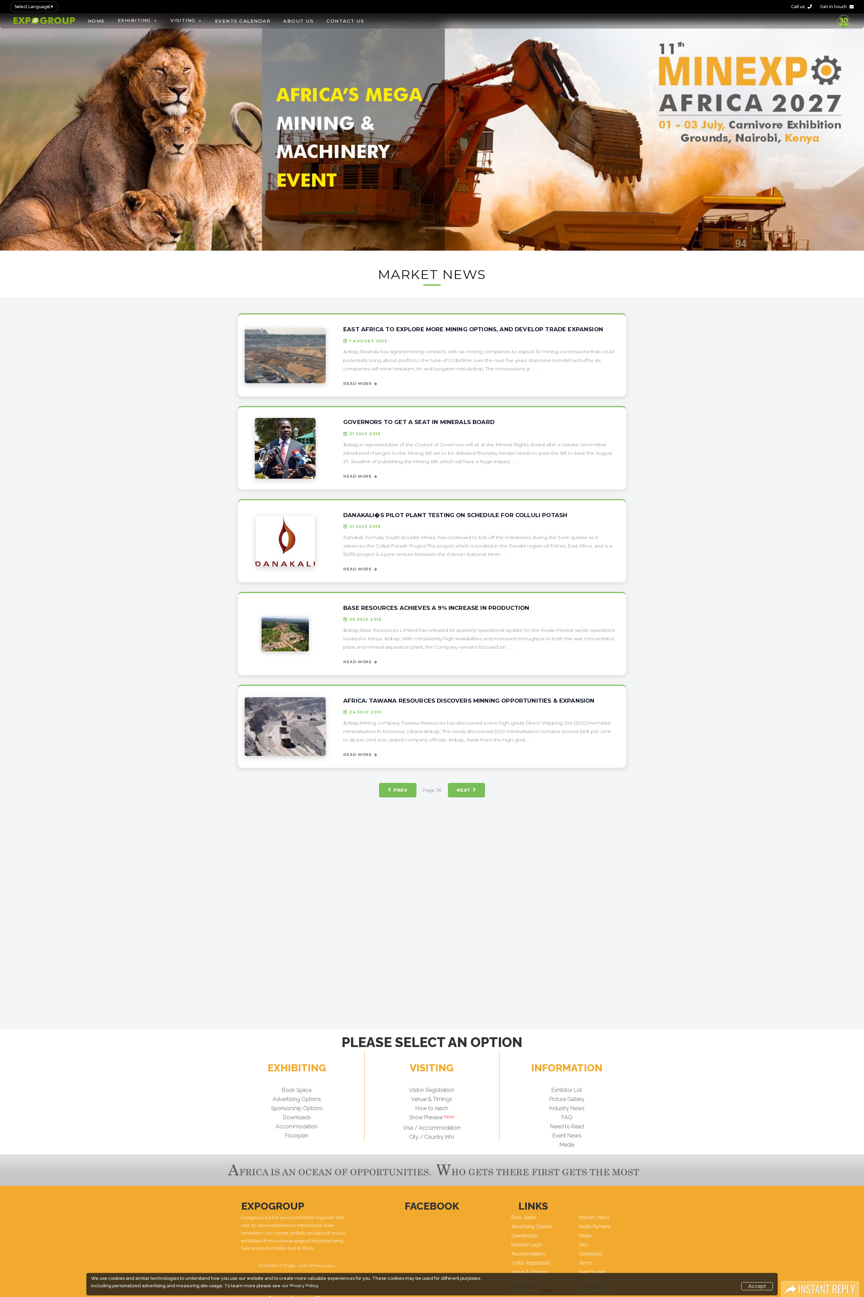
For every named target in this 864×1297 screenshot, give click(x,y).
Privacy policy (322, 1265)
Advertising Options (297, 1099)
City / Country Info (431, 1136)
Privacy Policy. (304, 1285)
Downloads (297, 1117)
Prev (401, 790)
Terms (585, 1263)
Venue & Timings (431, 1099)
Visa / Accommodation (432, 1127)
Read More (357, 383)
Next (463, 790)
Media (567, 1144)
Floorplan (296, 1135)
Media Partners (594, 1226)
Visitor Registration (431, 1090)
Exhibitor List (566, 1090)
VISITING (182, 20)
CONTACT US (345, 21)
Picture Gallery (567, 1099)
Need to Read (567, 1126)
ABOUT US (298, 21)
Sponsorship (524, 1235)
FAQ (567, 1117)
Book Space (297, 1090)
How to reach (431, 1108)
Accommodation (297, 1126)
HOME (96, 21)
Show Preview (426, 1117)
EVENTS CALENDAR (243, 21)
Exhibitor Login (526, 1244)
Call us (798, 6)
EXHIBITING (134, 20)
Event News (567, 1135)
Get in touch (833, 6)
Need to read (592, 1272)
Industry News (567, 1108)
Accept (757, 1286)
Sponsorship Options (297, 1108)
